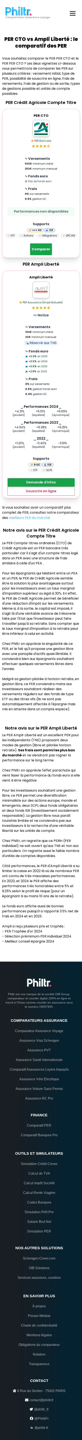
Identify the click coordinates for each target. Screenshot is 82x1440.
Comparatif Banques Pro (39, 1135)
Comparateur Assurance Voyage (39, 1031)
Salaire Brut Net (39, 1221)
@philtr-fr (41, 1428)
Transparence (39, 1364)
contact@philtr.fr (41, 1400)
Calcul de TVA (39, 1173)
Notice (43, 315)
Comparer (41, 249)
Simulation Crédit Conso (39, 1164)
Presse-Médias (39, 1316)
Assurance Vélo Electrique (39, 1079)
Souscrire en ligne (41, 491)
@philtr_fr (41, 1409)
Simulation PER (39, 1231)
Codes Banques (39, 1202)
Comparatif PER (39, 1125)
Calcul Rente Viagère (39, 1193)
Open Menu (72, 13)
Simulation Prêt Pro (39, 1212)
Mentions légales (39, 1335)
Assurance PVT (39, 1050)
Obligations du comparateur (39, 1345)
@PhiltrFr (41, 1418)
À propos (39, 1306)
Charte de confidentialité (39, 1325)
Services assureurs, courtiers (39, 1277)
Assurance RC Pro (39, 1098)
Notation (39, 1354)
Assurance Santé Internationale (39, 1060)
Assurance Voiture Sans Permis (39, 1089)
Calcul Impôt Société (39, 1183)
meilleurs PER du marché (29, 517)
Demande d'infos (41, 482)
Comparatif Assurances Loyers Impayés (39, 1069)
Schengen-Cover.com (39, 1258)
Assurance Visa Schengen (39, 1040)
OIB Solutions (39, 1268)
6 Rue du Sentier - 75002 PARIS (41, 1391)
